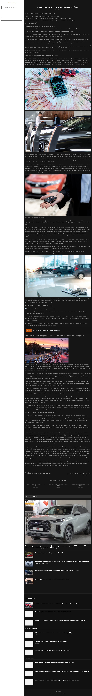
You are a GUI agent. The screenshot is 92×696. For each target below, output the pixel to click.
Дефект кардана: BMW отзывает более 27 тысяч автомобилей (52, 579)
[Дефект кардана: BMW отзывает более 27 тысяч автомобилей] (29, 581)
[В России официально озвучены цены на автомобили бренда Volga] (29, 635)
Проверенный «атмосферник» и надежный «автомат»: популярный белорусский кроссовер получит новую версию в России (62, 562)
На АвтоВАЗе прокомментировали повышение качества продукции (53, 611)
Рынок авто (4, 22)
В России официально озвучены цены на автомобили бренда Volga (53, 633)
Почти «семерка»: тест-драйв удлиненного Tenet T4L (50, 553)
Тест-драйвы (4, 25)
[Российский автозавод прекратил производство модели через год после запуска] (29, 605)
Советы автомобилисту (7, 34)
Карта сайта (58, 691)
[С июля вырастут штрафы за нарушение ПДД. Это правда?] (29, 644)
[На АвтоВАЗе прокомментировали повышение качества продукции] (29, 614)
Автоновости (5, 15)
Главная (3, 12)
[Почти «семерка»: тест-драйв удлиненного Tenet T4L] (29, 555)
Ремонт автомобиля (6, 28)
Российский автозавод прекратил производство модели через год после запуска (56, 603)
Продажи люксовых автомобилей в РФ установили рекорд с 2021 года (54, 662)
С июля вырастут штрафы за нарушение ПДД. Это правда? (51, 641)
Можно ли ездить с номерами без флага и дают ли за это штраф (52, 650)
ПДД (2, 31)
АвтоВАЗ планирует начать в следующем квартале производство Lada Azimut (57, 680)
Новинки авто (5, 18)
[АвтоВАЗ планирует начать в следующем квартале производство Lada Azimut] (29, 682)
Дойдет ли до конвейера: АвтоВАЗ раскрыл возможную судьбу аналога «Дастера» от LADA (60, 620)
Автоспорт (4, 37)
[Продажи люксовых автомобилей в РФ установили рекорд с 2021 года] (29, 665)
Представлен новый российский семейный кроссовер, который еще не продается (57, 570)
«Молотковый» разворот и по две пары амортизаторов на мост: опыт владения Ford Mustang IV (62, 671)
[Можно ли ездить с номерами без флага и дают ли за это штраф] (29, 652)
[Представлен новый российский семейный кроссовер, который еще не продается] (29, 572)
